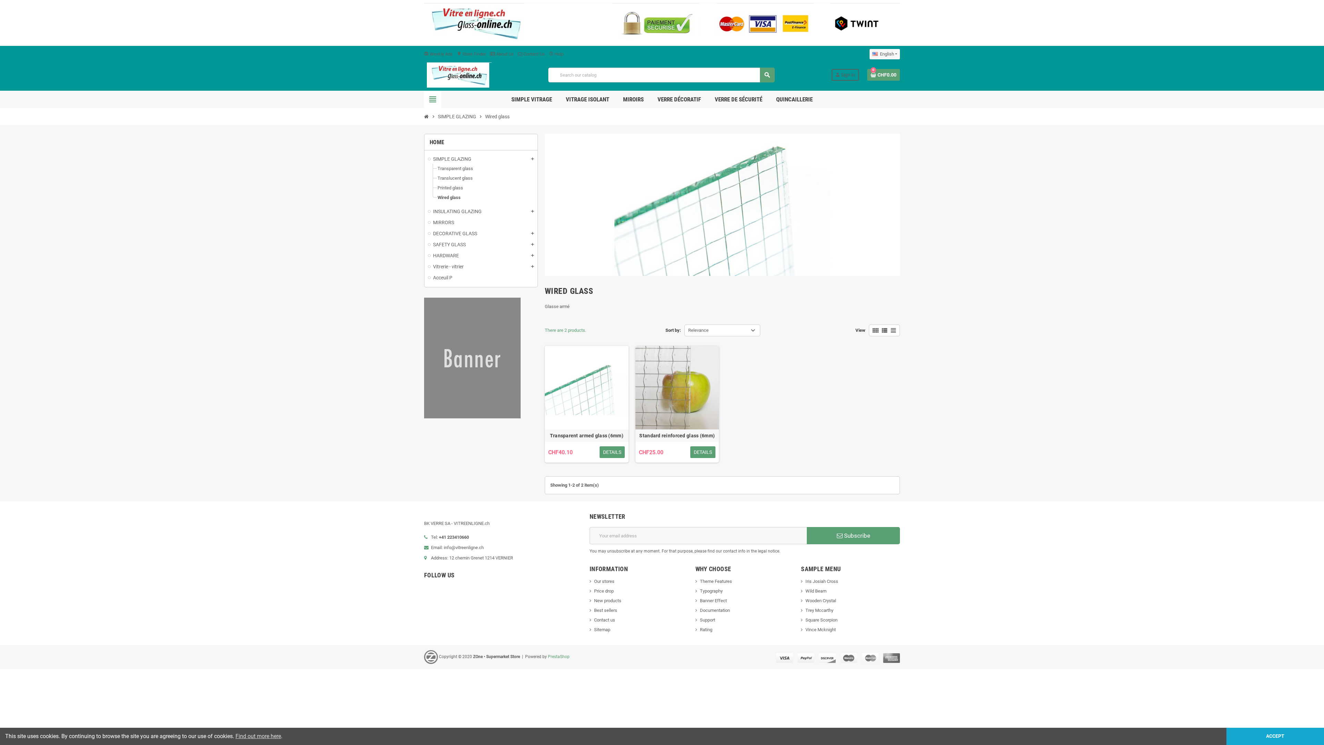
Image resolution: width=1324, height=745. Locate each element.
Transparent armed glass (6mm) (586, 435)
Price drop (604, 591)
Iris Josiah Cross (821, 581)
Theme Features (716, 581)
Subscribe (856, 535)
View (860, 330)
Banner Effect (713, 600)
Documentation (715, 610)
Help (556, 54)
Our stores (604, 581)
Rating (706, 629)
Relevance (698, 330)
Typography (711, 591)
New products (607, 600)
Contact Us (533, 54)
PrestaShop (559, 656)
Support (707, 620)
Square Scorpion (821, 620)
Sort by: (673, 330)
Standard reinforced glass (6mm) (677, 435)
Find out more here (258, 736)
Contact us (604, 620)
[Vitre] (458, 74)
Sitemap (602, 629)
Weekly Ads (438, 54)
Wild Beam (815, 591)
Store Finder (471, 54)
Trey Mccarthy (819, 610)
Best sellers (605, 610)
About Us (504, 54)
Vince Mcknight (820, 629)
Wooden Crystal (820, 600)
